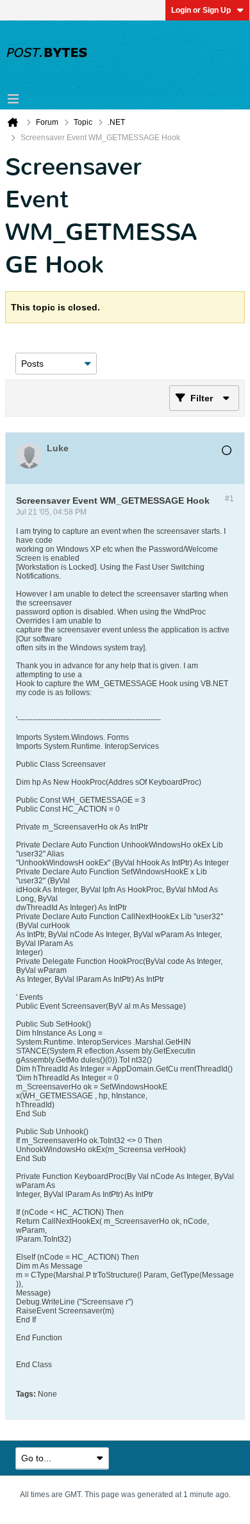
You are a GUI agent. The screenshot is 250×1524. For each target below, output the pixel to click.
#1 (229, 498)
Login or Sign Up (201, 10)
